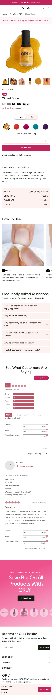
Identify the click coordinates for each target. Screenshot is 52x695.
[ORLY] (26, 8)
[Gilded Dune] (6, 127)
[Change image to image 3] (21, 81)
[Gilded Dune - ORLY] (26, 50)
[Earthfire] (16, 127)
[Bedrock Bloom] (26, 127)
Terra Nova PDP (16, 14)
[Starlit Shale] (45, 127)
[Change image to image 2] (13, 81)
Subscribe (44, 647)
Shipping (6, 155)
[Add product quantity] (45, 140)
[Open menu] (3, 7)
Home (4, 14)
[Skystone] (35, 127)
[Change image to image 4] (30, 81)
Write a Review (41, 378)
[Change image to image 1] (5, 81)
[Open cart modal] (48, 7)
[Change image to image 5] (38, 81)
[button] (11, 108)
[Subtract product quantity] (6, 140)
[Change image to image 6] (46, 81)
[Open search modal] (43, 7)
